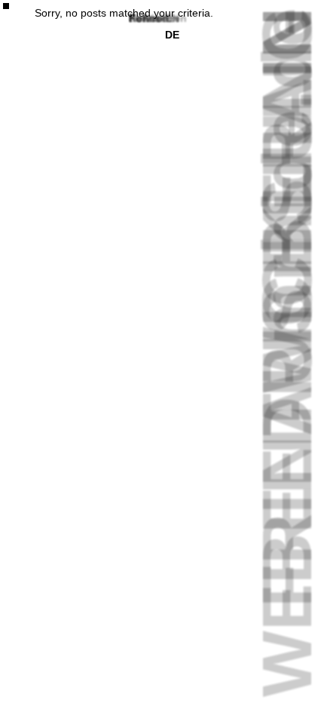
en (172, 18)
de (172, 35)
